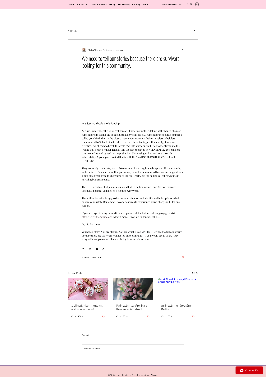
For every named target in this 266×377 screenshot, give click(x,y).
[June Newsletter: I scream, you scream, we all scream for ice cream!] (88, 289)
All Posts (72, 31)
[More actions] (182, 50)
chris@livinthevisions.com (170, 4)
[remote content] (133, 96)
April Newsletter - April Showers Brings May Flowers (176, 307)
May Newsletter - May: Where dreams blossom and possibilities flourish (131, 307)
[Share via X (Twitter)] (90, 248)
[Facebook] (187, 4)
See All (195, 272)
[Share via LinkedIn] (96, 248)
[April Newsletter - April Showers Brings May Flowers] (178, 289)
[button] (197, 4)
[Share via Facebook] (83, 248)
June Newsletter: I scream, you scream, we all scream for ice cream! (87, 307)
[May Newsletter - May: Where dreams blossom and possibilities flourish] (133, 289)
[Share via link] (103, 248)
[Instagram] (191, 4)
